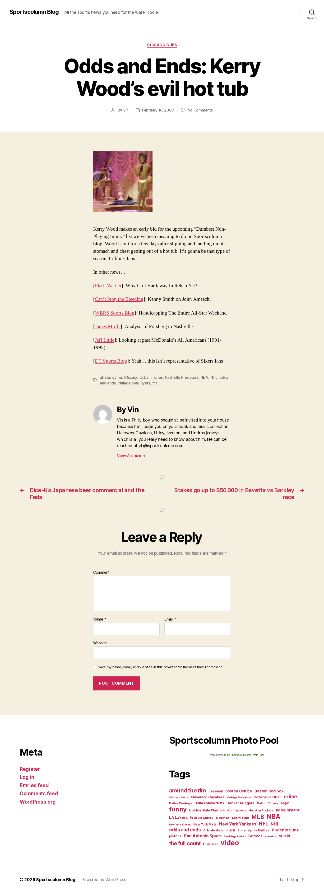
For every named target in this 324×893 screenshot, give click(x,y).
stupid (284, 836)
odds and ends (185, 830)
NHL (214, 377)
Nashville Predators (182, 377)
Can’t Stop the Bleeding (119, 299)
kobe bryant (288, 810)
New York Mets (205, 824)
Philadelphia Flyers (134, 383)
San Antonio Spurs (202, 835)
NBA (204, 377)
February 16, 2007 (158, 110)
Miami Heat (240, 818)
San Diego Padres (235, 836)
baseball (215, 791)
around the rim (187, 790)
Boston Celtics (238, 791)
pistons (175, 836)
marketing (223, 818)
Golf (230, 810)
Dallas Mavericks (209, 803)
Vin (126, 110)
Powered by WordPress (103, 879)
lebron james (201, 817)
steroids (270, 836)
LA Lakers (178, 817)
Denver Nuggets (240, 803)
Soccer (255, 836)
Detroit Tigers (267, 803)
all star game (111, 377)
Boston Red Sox (269, 791)
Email (170, 619)
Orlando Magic (213, 830)
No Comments (200, 110)
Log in (27, 777)
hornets (241, 810)
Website (100, 643)
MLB (257, 816)
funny (178, 809)
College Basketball (239, 797)
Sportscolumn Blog (34, 12)
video (230, 843)
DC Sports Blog (111, 361)
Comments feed (39, 793)
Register (30, 769)
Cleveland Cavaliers (208, 797)
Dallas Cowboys (180, 803)
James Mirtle (107, 326)
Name (99, 619)
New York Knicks (180, 824)
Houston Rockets (261, 810)
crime (290, 797)
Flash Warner (108, 285)
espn (285, 803)
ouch (230, 830)
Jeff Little (104, 340)
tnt (154, 383)
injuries (156, 377)
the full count (185, 843)
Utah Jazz (210, 844)
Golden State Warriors (207, 810)
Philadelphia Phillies (253, 830)
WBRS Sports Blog (114, 313)
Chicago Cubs (162, 45)
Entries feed (34, 785)
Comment (101, 572)
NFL (263, 823)
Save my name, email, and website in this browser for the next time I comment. (160, 667)
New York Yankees (237, 823)
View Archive (131, 455)
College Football (267, 797)
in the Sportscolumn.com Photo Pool (244, 754)
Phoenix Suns (285, 830)
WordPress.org (38, 802)
